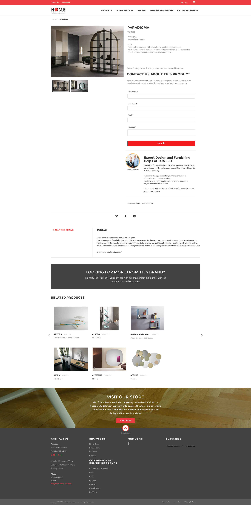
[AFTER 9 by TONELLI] (71, 318)
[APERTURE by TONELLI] (109, 359)
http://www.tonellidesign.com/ (109, 252)
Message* (131, 127)
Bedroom (93, 452)
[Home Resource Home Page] (58, 10)
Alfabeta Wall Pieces (144, 334)
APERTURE (101, 375)
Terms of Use (177, 502)
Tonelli (138, 203)
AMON (61, 375)
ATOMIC (138, 375)
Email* (130, 115)
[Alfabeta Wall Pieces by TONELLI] (147, 318)
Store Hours (125, 420)
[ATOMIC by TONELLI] (147, 359)
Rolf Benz (93, 492)
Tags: (143, 203)
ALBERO (100, 334)
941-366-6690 (180, 81)
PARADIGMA (138, 28)
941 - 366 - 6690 (63, 2)
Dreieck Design (95, 488)
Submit (161, 143)
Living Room (94, 444)
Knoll (91, 476)
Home (55, 19)
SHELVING (149, 203)
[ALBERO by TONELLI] (109, 318)
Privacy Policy (190, 502)
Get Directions (56, 455)
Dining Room (94, 448)
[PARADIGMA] (61, 86)
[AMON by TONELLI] (71, 359)
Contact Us (60, 438)
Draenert (92, 484)
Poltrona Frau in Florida (98, 469)
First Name (132, 92)
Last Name (132, 103)
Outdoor (92, 456)
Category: (131, 203)
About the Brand (63, 230)
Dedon (92, 472)
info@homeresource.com (61, 484)
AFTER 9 (62, 334)
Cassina (92, 480)
